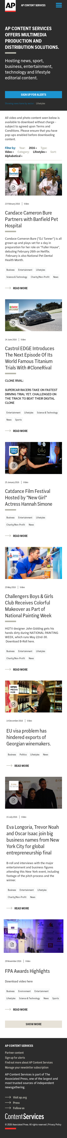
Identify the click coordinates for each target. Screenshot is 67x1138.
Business (10, 269)
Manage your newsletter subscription (26, 1067)
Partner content (14, 1053)
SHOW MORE (33, 1024)
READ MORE (20, 288)
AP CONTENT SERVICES (19, 1046)
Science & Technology (16, 277)
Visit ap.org (20, 1097)
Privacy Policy (54, 1124)
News (55, 277)
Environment (24, 991)
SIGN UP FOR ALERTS (33, 95)
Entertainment (25, 269)
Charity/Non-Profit (40, 277)
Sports (18, 419)
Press (16, 1102)
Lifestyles (40, 103)
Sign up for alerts (15, 1058)
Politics (23, 754)
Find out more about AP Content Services (29, 1062)
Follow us (18, 1108)
